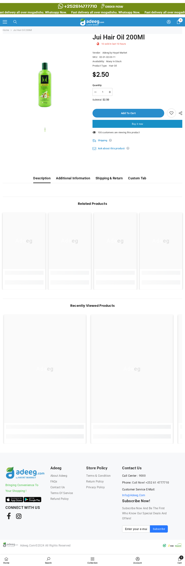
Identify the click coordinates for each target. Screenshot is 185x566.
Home (6, 30)
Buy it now (137, 124)
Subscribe (159, 528)
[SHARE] (179, 113)
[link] (24, 273)
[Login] (168, 22)
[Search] (15, 22)
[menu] (5, 22)
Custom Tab (137, 178)
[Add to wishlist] (171, 113)
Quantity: (97, 85)
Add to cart (129, 113)
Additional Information (73, 178)
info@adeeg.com (133, 495)
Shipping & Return (109, 178)
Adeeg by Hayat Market (114, 52)
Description (42, 178)
